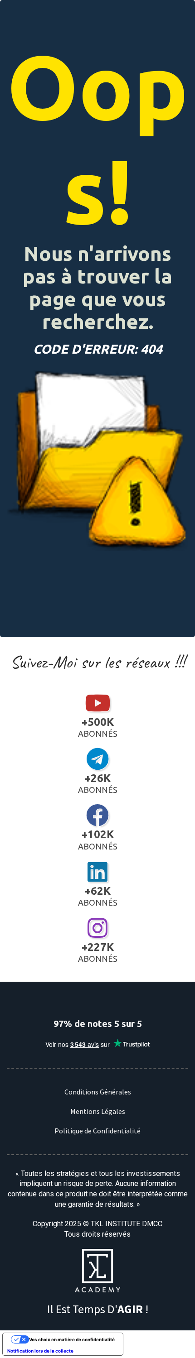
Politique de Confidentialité (97, 1130)
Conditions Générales (97, 1091)
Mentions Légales (97, 1111)
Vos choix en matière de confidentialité (72, 1339)
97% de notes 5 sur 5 (98, 1023)
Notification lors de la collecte (40, 1350)
